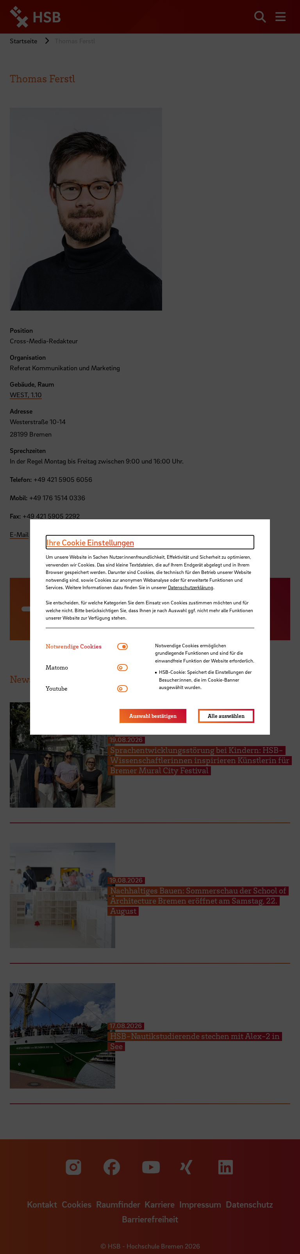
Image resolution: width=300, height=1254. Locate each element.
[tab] (81, 646)
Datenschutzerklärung (190, 587)
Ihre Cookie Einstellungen (90, 542)
